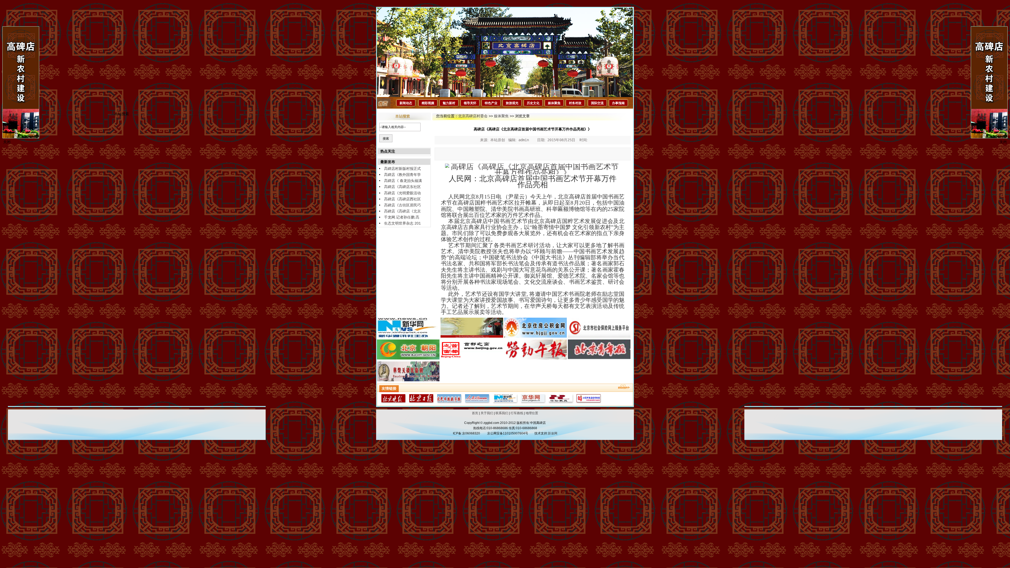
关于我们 (487, 413)
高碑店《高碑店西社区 (402, 199)
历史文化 (533, 103)
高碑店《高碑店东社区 (402, 187)
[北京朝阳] (408, 358)
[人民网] (476, 402)
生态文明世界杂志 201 (402, 223)
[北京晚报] (393, 402)
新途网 (552, 433)
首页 (475, 413)
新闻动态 (406, 103)
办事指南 (618, 103)
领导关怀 (470, 103)
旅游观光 (512, 103)
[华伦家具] (560, 402)
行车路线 (517, 413)
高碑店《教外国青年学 (402, 175)
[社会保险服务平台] (599, 336)
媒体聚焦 (554, 103)
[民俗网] (408, 380)
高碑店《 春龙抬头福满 (403, 181)
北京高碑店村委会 (473, 116)
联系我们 (502, 413)
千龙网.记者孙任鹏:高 (401, 217)
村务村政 (575, 103)
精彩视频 (428, 103)
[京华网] (532, 402)
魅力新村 (449, 103)
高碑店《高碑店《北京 (402, 211)
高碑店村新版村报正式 (402, 168)
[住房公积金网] (535, 336)
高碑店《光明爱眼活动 (402, 193)
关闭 (1003, 142)
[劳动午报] (535, 358)
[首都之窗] (472, 358)
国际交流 (597, 103)
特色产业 (491, 103)
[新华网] (408, 336)
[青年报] (599, 358)
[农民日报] (448, 402)
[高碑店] (472, 336)
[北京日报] (420, 402)
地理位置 (532, 413)
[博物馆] (588, 402)
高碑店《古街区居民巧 (402, 205)
